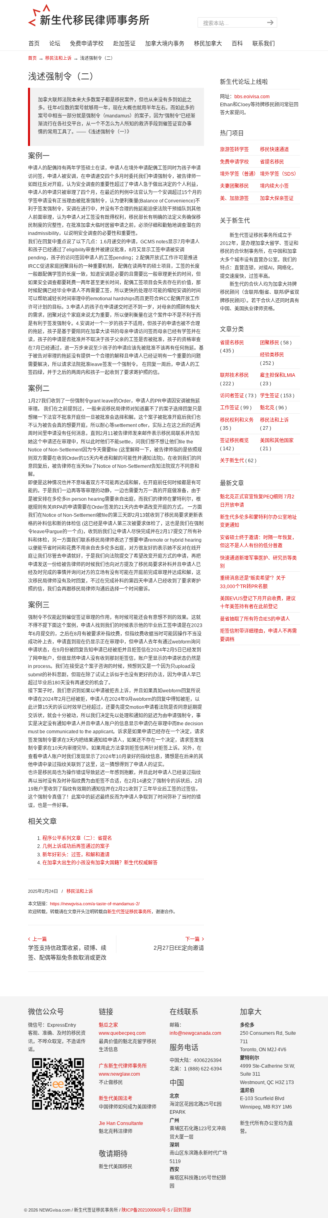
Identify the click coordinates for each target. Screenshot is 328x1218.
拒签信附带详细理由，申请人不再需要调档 (258, 635)
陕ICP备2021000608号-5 (145, 1210)
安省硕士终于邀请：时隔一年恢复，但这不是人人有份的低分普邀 (258, 541)
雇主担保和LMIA (277, 379)
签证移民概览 (234, 444)
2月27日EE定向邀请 (179, 948)
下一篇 (193, 939)
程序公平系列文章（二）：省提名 (77, 838)
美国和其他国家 (277, 444)
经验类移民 (272, 359)
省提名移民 (272, 162)
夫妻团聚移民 (234, 186)
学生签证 (277, 396)
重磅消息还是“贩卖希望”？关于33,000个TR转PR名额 (253, 582)
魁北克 (273, 408)
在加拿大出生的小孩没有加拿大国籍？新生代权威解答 (100, 863)
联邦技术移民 (234, 379)
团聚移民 (276, 343)
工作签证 (236, 408)
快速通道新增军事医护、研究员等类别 (258, 562)
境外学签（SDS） (279, 174)
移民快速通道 (274, 149)
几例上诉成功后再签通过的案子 (76, 846)
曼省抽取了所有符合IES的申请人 (255, 619)
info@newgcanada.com (195, 1033)
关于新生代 (238, 460)
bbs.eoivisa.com (252, 96)
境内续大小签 (274, 186)
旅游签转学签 (234, 149)
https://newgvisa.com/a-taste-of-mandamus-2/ (95, 903)
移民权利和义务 (237, 424)
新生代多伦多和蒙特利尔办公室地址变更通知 (258, 521)
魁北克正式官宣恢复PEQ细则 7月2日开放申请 (257, 501)
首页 (32, 58)
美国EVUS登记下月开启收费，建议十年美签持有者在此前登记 (258, 602)
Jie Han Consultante (121, 1123)
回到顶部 (182, 1210)
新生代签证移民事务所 (129, 911)
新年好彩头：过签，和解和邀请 (76, 855)
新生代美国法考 (115, 1098)
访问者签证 (238, 396)
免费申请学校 (234, 162)
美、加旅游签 (234, 198)
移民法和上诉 (58, 58)
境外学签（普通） (239, 174)
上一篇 (38, 939)
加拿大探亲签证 (277, 198)
